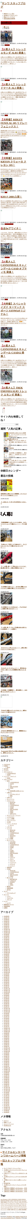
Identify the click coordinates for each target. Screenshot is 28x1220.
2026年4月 (6, 923)
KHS (6, 192)
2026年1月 (6, 927)
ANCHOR (12, 842)
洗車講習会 (7, 906)
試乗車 (5, 907)
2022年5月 (6, 1000)
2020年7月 (6, 1036)
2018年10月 (7, 1071)
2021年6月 (6, 1018)
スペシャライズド (9, 1205)
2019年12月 (7, 1048)
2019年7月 (6, 1056)
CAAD (9, 1199)
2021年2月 (6, 1025)
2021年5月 (6, 1020)
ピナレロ (12, 864)
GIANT (12, 783)
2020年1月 (6, 1046)
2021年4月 (6, 1021)
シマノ (9, 896)
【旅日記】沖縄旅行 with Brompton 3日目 (15, 1188)
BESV (8, 767)
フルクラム (10, 898)
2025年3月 (6, 944)
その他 (9, 822)
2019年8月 (6, 1054)
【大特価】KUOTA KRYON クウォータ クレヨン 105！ (13, 161)
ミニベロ (9, 828)
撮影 (20, 1209)
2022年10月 (7, 992)
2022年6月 (6, 998)
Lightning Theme (19, 1216)
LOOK (12, 850)
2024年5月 (6, 960)
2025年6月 (6, 939)
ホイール (6, 894)
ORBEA (12, 851)
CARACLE (13, 880)
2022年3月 (6, 1003)
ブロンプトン (10, 1208)
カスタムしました (15, 794)
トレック (3, 1206)
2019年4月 (6, 1061)
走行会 (9, 889)
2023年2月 (6, 985)
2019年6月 (6, 1058)
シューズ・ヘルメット (10, 776)
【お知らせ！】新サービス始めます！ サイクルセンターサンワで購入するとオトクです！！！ (14, 546)
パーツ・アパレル (12, 823)
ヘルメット (15, 1208)
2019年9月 (6, 1053)
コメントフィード (9, 1124)
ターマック (15, 1205)
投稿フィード (7, 1122)
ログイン (6, 1120)
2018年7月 (6, 1076)
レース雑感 (10, 838)
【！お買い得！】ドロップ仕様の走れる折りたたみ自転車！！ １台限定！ (18, 462)
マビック (9, 899)
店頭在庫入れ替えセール (12, 439)
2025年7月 (6, 937)
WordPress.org (7, 1125)
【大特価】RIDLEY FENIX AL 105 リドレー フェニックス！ (14, 123)
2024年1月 (6, 967)
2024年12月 (7, 949)
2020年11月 (7, 1030)
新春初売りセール (9, 904)
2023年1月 (6, 987)
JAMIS (8, 775)
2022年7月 (6, 997)
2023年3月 (6, 983)
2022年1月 (6, 1007)
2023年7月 (6, 977)
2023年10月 (7, 972)
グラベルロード (8, 772)
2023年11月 (7, 970)
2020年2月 (6, 1044)
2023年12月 (7, 969)
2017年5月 (6, 1099)
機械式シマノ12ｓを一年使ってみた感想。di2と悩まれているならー (18, 442)
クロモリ (18, 1203)
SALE (6, 115)
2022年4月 (6, 1002)
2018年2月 (6, 1084)
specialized (24, 1200)
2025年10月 (7, 932)
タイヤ (12, 825)
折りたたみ (8, 459)
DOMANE (3, 1200)
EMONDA (7, 1200)
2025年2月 (6, 946)
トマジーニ (13, 862)
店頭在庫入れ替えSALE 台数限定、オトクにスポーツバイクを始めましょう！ (17, 434)
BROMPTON (13, 879)
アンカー (6, 770)
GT (11, 785)
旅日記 (9, 886)
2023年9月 (6, 974)
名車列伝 (9, 867)
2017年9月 (6, 1092)
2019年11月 (7, 1049)
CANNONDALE (11, 773)
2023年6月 (6, 979)
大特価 (8, 1209)
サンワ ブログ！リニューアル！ (12, 1168)
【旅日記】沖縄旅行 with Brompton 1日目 (15, 1191)
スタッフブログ (9, 224)
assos (2, 1199)
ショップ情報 (10, 818)
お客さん (7, 45)
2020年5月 (6, 1039)
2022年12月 (7, 988)
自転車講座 (10, 888)
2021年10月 (7, 1011)
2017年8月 (6, 1094)
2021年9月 (6, 1013)
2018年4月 (6, 1081)
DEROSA (24, 1199)
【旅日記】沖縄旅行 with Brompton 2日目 (15, 1189)
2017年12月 (7, 1087)
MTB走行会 (7, 1183)
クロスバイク (10, 800)
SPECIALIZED (14, 786)
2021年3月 (6, 1023)
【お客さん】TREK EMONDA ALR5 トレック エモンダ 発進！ (14, 391)
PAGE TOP (25, 1181)
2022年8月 (6, 995)
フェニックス (4, 1208)
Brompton (5, 1199)
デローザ (12, 860)
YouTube (6, 768)
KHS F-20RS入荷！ (11, 196)
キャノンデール (5, 1203)
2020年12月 (7, 1028)
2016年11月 (7, 1109)
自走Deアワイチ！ (11, 228)
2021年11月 (7, 1010)
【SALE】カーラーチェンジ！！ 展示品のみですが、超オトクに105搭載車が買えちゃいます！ (13, 669)
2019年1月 (6, 1066)
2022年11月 (7, 990)
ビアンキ (20, 1206)
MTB (8, 781)
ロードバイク (10, 840)
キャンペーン (10, 799)
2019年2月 (6, 1064)
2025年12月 (7, 929)
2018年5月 (6, 1079)
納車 (11, 796)
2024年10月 (7, 952)
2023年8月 (6, 975)
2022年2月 (6, 1005)
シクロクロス (10, 817)
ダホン (20, 1205)
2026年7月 (6, 918)
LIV (11, 849)
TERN (11, 811)
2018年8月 (6, 1074)
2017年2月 (6, 1104)
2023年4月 (6, 982)
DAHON (12, 882)
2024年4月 (6, 962)
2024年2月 (6, 965)
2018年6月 (6, 1077)
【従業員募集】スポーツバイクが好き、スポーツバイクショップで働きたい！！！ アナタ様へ (14, 524)
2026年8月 (6, 916)
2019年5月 (6, 1059)
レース (5, 901)
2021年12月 (7, 1008)
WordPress (9, 1216)
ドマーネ (16, 1206)
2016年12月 (7, 1107)
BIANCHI (12, 802)
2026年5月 (6, 921)
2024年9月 (6, 954)
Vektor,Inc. (18, 1218)
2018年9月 (6, 1072)
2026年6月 (6, 919)
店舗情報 (11, 448)
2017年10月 (7, 1090)
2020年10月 (7, 1031)
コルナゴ (12, 857)
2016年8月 (6, 1112)
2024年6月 (6, 959)
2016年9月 (6, 1110)
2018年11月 (7, 1069)
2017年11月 (7, 1089)
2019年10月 (7, 1051)
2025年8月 (6, 936)
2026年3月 (6, 924)
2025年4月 (6, 942)
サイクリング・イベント (14, 815)
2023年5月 (6, 980)
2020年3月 (6, 1043)
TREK (11, 788)
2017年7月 (6, 1095)
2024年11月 (7, 951)
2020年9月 (6, 1033)
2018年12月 (7, 1067)
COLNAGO (7, 764)
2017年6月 (6, 1097)
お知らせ (9, 797)
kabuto (8, 778)
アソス (9, 1202)
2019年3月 (6, 1063)
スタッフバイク (11, 820)
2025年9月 (6, 934)
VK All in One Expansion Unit (14, 1217)
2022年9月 (6, 993)
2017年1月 (6, 1105)
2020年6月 (6, 1038)
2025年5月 (6, 941)
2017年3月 (6, 1102)
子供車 (9, 869)
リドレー (12, 865)
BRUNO (12, 803)
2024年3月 (6, 964)
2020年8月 (6, 1035)
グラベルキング (11, 893)
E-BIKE (6, 766)
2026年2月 (6, 926)
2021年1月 (6, 1026)
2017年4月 (6, 1100)
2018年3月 (6, 1082)
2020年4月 (6, 1041)
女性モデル (13, 813)
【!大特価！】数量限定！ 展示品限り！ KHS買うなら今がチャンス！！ (18, 454)
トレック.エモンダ (9, 1206)
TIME (11, 854)
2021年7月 (6, 1016)
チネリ (12, 859)
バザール (9, 827)
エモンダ (21, 1202)
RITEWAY (13, 835)
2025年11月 (7, 931)
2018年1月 (6, 1086)
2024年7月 (6, 957)
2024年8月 (6, 955)
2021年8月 (6, 1015)
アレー (12, 1202)
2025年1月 (6, 947)
